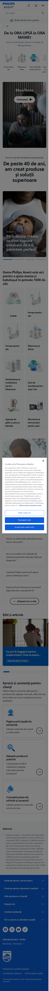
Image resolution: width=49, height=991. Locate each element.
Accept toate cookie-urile (23, 528)
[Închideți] (42, 459)
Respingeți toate (23, 521)
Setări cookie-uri (23, 514)
